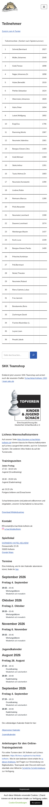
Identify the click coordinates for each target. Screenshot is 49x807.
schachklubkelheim (12, 529)
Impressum (24, 789)
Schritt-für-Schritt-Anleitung (33, 768)
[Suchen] (33, 355)
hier (16, 569)
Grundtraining (11, 669)
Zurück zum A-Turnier (11, 31)
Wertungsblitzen (13, 591)
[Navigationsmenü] (44, 7)
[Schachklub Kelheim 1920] (10, 7)
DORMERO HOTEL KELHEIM (15, 543)
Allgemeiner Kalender (11, 730)
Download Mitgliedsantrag (13, 512)
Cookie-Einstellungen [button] (18, 803)
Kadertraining (11, 679)
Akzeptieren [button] (36, 803)
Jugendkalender (9, 734)
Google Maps (7, 552)
